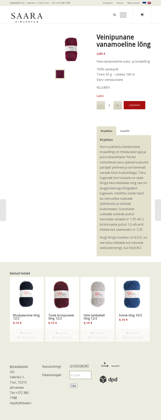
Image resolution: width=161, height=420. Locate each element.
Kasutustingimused (51, 366)
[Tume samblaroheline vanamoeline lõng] (158, 210)
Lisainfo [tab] (125, 131)
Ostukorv (108, 2)
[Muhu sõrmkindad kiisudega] (3, 210)
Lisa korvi (134, 105)
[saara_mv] (27, 15)
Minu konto (133, 2)
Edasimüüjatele (51, 375)
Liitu (73, 385)
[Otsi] (112, 10)
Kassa (120, 2)
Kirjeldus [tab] (106, 131)
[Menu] (121, 10)
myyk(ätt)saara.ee (23, 403)
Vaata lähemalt (27, 337)
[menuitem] (108, 3)
